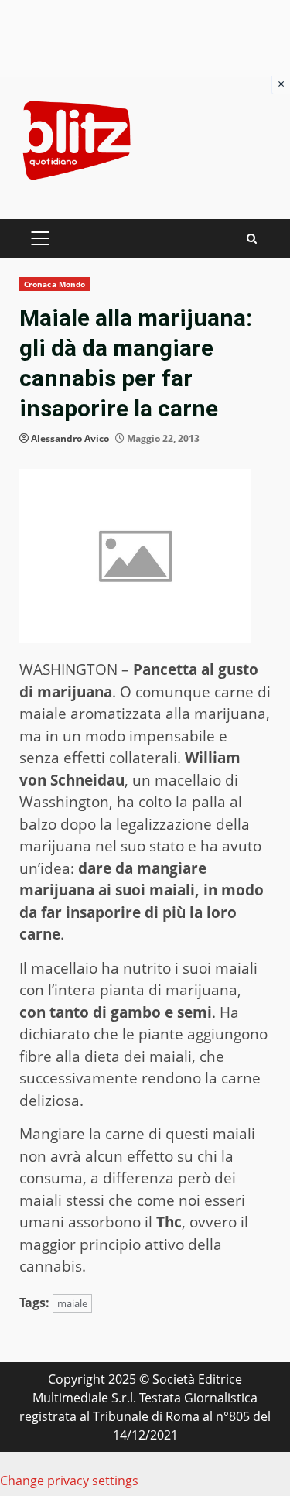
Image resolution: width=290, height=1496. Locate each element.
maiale (72, 1303)
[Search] (252, 239)
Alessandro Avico (70, 438)
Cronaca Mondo (54, 284)
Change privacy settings (69, 1480)
